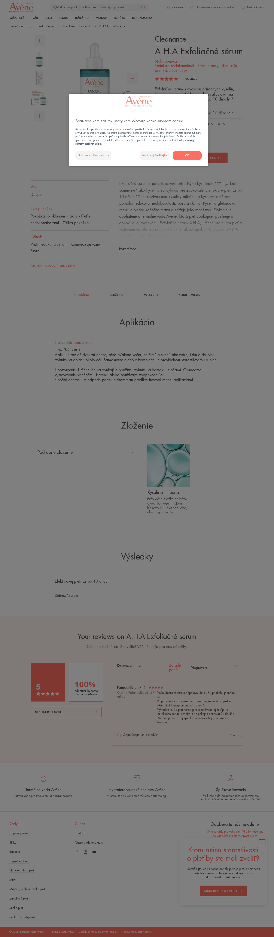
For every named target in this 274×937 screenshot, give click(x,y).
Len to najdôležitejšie (154, 155)
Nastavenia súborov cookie (93, 155)
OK (187, 155)
